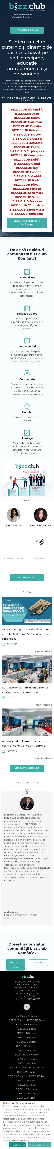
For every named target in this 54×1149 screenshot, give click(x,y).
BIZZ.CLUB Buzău (27, 147)
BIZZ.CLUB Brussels (27, 138)
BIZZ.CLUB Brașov (27, 134)
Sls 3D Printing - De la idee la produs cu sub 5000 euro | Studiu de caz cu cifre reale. (25, 634)
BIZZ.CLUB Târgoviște (27, 205)
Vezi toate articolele (27, 768)
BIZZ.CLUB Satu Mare (27, 193)
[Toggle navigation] (39, 16)
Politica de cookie (20, 1140)
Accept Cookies (17, 1145)
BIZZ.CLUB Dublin (27, 159)
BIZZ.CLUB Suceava (27, 201)
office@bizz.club (31, 993)
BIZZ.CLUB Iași (27, 168)
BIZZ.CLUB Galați (27, 163)
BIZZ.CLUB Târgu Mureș (27, 209)
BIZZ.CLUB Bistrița (27, 126)
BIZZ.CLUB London (27, 172)
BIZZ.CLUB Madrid (27, 176)
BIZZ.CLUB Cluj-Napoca (27, 151)
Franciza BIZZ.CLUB (28, 30)
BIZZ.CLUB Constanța (27, 155)
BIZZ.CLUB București (27, 143)
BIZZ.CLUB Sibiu (27, 197)
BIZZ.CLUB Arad (27, 113)
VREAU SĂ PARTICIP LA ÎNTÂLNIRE (27, 223)
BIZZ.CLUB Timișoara (27, 213)
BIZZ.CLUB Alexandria (27, 109)
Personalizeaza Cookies (39, 1145)
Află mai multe (38, 962)
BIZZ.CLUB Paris (27, 180)
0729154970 (30, 990)
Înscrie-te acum (15, 964)
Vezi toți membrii (27, 577)
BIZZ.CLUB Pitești (27, 184)
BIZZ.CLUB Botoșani (27, 130)
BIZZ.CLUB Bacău (27, 118)
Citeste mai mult (43, 651)
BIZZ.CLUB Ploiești (27, 188)
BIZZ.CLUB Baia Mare (27, 122)
